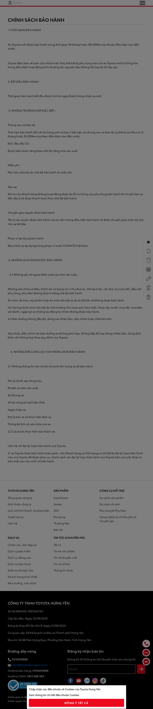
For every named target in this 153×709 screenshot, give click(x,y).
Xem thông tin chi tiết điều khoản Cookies (54, 695)
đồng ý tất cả (77, 703)
